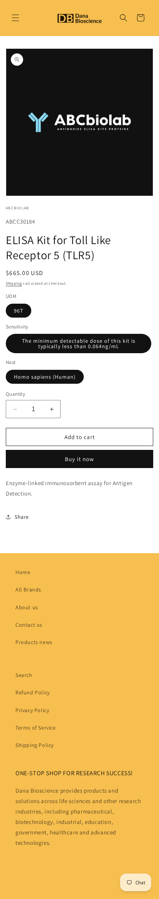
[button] (15, 17)
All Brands (28, 589)
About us (26, 607)
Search (23, 675)
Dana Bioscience (87, 892)
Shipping (14, 283)
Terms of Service (35, 727)
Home (22, 572)
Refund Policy (32, 692)
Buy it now (79, 459)
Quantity (15, 394)
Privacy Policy (32, 710)
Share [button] (22, 516)
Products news (33, 642)
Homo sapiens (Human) (45, 376)
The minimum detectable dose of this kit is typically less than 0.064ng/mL (78, 343)
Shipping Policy (34, 745)
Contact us (28, 624)
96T (18, 310)
